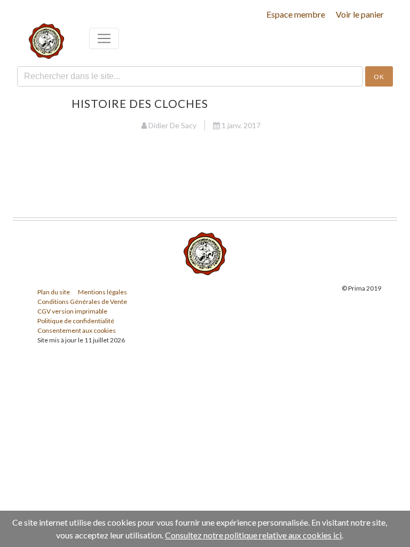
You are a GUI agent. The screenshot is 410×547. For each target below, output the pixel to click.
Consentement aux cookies (76, 330)
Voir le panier (360, 14)
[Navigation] (104, 38)
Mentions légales (102, 292)
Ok (379, 77)
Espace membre (295, 14)
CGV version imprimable (72, 311)
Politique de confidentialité (75, 321)
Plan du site (53, 292)
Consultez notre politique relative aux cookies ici (253, 535)
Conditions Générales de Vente (82, 302)
